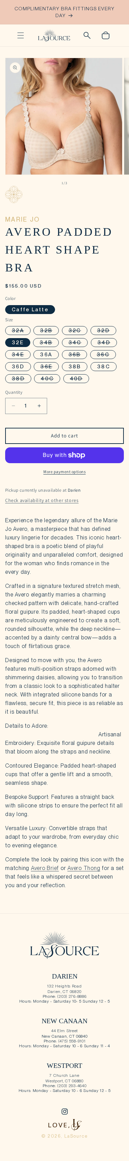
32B (49, 331)
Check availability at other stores (41, 500)
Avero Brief (45, 868)
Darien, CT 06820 (64, 991)
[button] (20, 35)
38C (103, 367)
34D (107, 343)
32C (78, 331)
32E (18, 342)
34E (21, 355)
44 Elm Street (64, 1030)
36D (18, 367)
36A (46, 354)
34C (78, 343)
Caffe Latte (30, 309)
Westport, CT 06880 (64, 1081)
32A (21, 331)
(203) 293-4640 (72, 1085)
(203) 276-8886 (72, 996)
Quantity (13, 392)
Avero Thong (83, 868)
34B (49, 343)
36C (106, 355)
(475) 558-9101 (72, 1041)
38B (74, 367)
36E (49, 367)
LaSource (76, 1136)
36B (77, 355)
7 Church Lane (64, 1075)
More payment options (64, 471)
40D (79, 379)
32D (106, 331)
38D (21, 379)
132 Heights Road (64, 986)
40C (50, 379)
